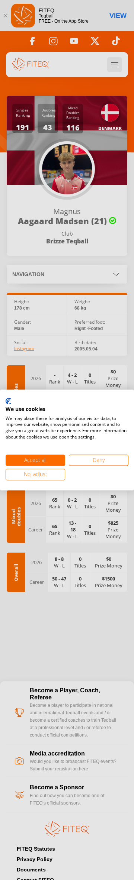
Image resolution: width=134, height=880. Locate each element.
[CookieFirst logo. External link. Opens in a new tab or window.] (8, 401)
